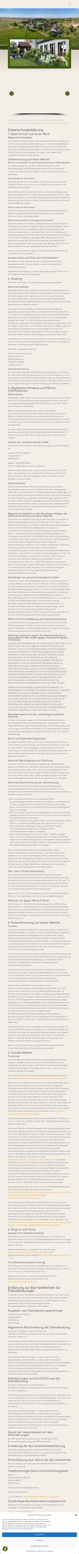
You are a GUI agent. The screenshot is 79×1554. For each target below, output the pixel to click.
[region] (39, 95)
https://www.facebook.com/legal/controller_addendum (31, 1160)
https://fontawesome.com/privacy (22, 1282)
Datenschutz (41, 1551)
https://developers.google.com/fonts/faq (25, 1252)
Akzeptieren (39, 1535)
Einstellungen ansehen (39, 1546)
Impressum (49, 1551)
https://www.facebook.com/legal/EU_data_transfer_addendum (34, 1192)
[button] (5, 1548)
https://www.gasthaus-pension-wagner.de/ (41, 1497)
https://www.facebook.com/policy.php (24, 1198)
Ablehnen (39, 1540)
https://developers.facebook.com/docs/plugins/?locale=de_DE (39, 1078)
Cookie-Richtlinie (31, 1551)
